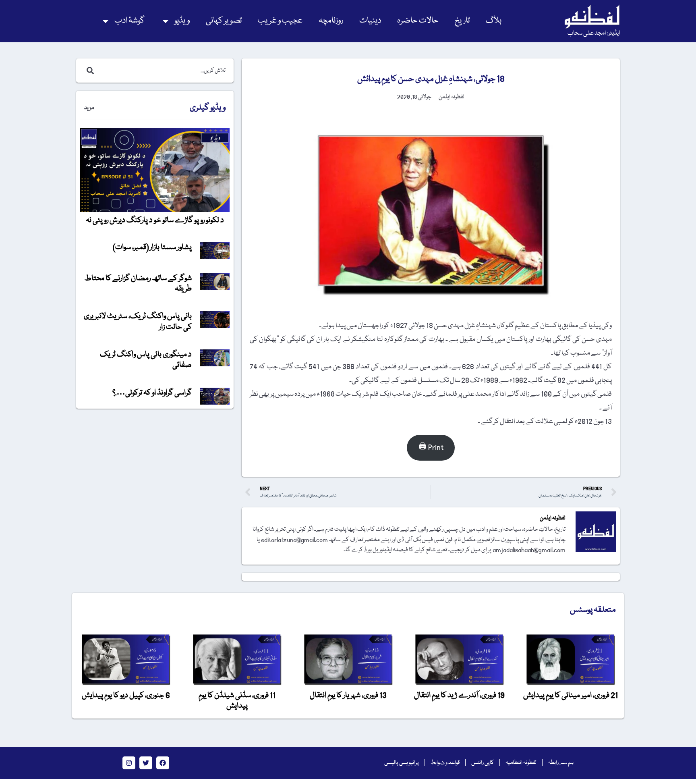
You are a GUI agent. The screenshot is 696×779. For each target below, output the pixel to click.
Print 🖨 (430, 447)
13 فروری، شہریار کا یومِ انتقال (348, 696)
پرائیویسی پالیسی (401, 762)
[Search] (88, 70)
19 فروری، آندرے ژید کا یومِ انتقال (459, 696)
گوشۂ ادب (129, 20)
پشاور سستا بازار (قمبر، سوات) (152, 247)
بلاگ (493, 20)
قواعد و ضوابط (445, 762)
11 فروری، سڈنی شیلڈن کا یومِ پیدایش (237, 701)
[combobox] (163, 70)
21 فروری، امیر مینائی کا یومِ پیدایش (570, 696)
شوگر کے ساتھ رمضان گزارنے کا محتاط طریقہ (138, 283)
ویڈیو (182, 20)
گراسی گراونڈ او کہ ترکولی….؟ (152, 393)
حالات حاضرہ (418, 20)
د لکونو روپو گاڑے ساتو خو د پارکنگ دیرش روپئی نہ (155, 220)
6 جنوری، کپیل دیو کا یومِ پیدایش (126, 696)
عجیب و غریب (280, 20)
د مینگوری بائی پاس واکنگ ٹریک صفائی (146, 360)
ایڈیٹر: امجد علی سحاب (594, 33)
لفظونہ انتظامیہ (520, 762)
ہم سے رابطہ (561, 762)
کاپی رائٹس (482, 762)
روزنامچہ (331, 20)
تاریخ (462, 20)
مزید (89, 108)
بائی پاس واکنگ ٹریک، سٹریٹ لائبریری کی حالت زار (138, 321)
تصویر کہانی (224, 20)
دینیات (370, 20)
